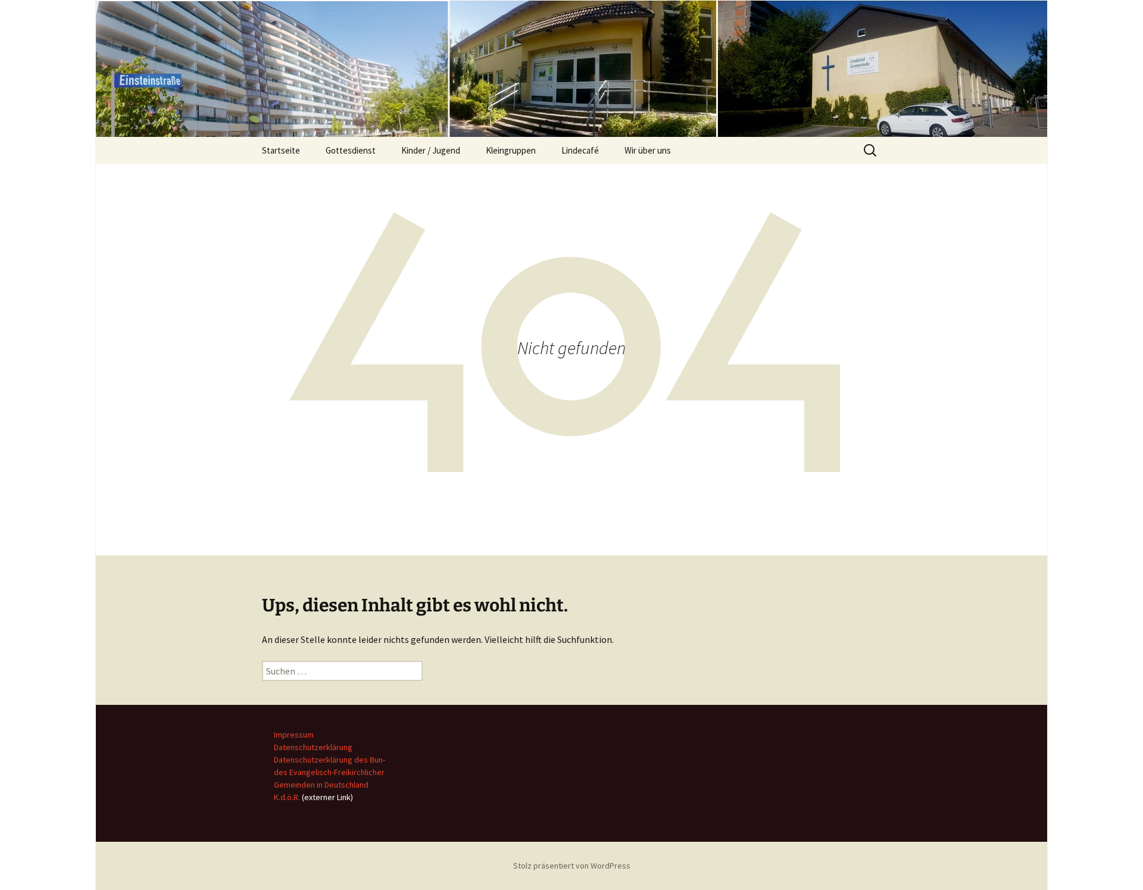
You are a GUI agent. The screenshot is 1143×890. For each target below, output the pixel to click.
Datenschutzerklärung (313, 747)
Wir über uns (647, 150)
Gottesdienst (351, 150)
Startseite (281, 150)
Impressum (294, 734)
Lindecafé (580, 150)
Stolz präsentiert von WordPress (571, 865)
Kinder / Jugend (430, 150)
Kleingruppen (511, 150)
